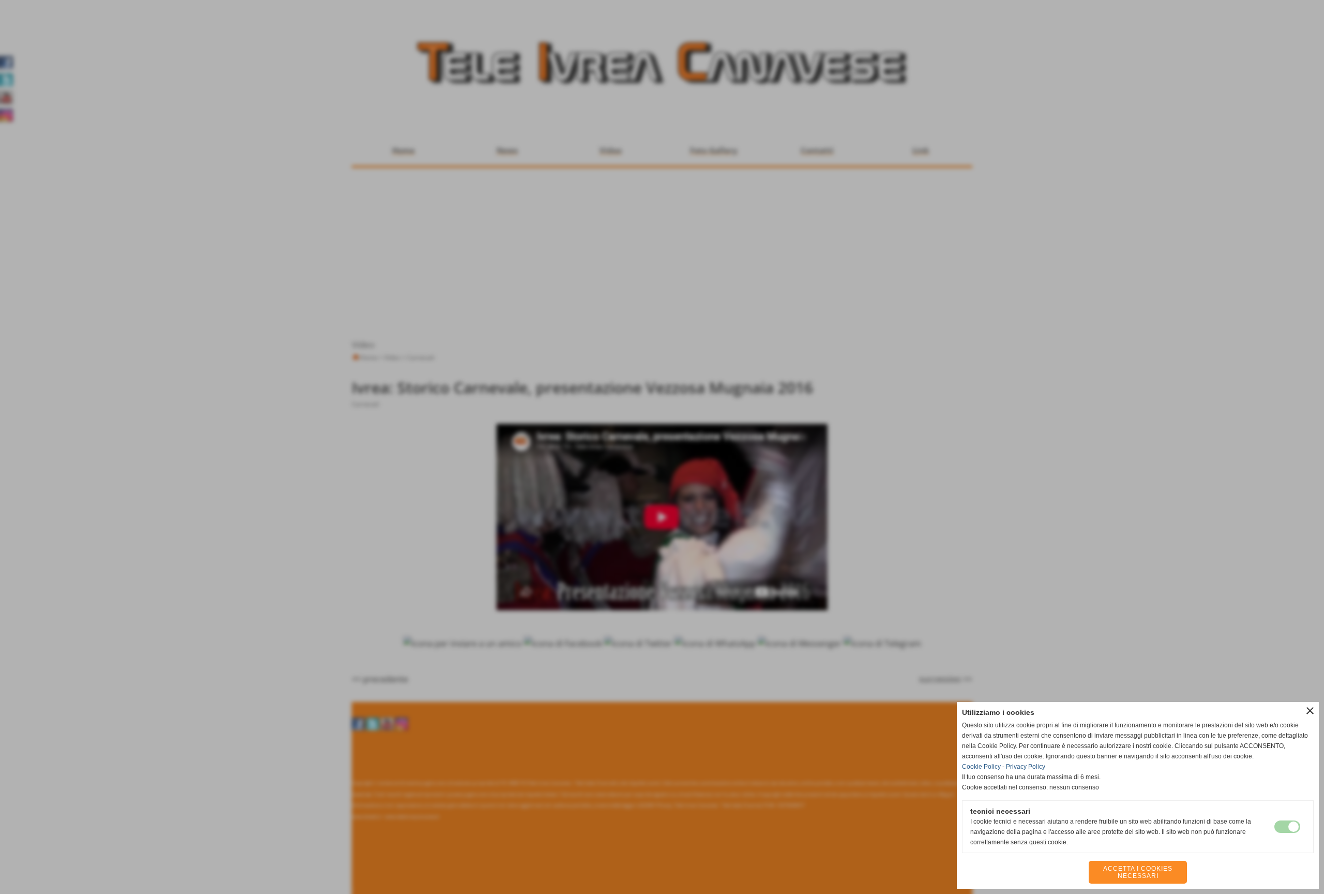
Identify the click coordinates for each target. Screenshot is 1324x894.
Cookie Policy (981, 766)
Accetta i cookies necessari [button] (1137, 872)
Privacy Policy (1025, 766)
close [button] (1310, 711)
